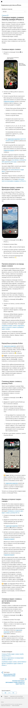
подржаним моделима (13, 139)
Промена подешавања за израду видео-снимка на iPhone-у (13, 658)
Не (13, 692)
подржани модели (9, 101)
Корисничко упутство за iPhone (11, 5)
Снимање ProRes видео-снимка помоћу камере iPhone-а (13, 654)
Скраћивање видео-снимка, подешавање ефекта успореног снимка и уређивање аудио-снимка (13, 327)
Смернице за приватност (6, 705)
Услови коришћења (15, 705)
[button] (5, 15)
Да (5, 692)
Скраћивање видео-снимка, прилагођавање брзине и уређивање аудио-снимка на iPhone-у (14, 663)
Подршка (6, 696)
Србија (2, 702)
